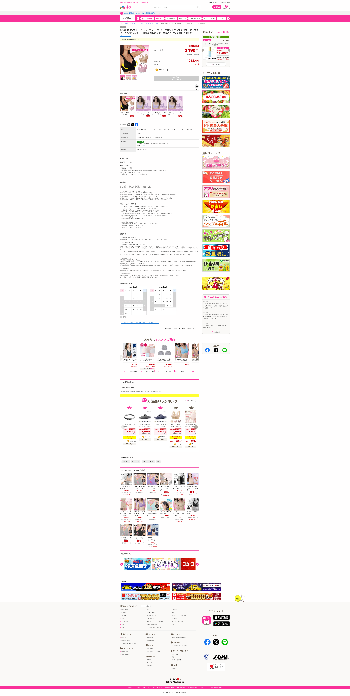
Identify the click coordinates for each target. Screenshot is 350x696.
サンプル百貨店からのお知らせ (179, 645)
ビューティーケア (151, 618)
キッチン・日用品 (151, 612)
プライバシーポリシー (142, 687)
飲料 (122, 624)
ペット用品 (174, 618)
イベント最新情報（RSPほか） (179, 637)
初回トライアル (125, 654)
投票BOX (149, 659)
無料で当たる (147, 18)
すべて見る (146, 606)
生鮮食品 (123, 612)
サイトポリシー (157, 687)
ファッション (140, 23)
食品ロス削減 (209, 18)
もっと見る (191, 400)
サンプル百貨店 (124, 23)
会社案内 (203, 687)
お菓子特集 (171, 18)
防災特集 (182, 18)
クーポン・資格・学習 (177, 621)
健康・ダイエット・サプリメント (155, 621)
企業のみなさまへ (176, 657)
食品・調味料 (124, 609)
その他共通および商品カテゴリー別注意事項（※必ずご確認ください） (140, 323)
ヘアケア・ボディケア (152, 615)
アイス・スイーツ (125, 621)
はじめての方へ (212, 2)
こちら (143, 145)
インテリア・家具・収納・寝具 (154, 627)
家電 (173, 612)
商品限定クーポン (151, 640)
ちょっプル (132, 23)
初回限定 (159, 18)
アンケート (149, 662)
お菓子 (123, 618)
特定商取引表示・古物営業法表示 (175, 687)
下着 (157, 23)
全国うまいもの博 (125, 640)
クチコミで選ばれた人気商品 (128, 643)
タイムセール (150, 637)
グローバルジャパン (125, 36)
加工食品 (123, 615)
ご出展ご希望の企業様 (216, 687)
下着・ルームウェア (149, 23)
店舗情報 (174, 668)
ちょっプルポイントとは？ (153, 651)
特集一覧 (123, 637)
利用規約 (130, 687)
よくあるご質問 (225, 2)
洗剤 (148, 609)
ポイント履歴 (150, 648)
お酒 (122, 627)
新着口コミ (149, 665)
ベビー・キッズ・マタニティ (179, 615)
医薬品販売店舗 (192, 687)
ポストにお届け (224, 18)
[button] (138, 18)
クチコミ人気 (194, 18)
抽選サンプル (124, 651)
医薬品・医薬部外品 (152, 624)
